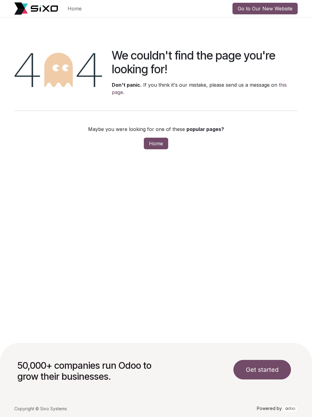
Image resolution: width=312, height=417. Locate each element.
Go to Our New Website (265, 8)
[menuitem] (74, 8)
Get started (262, 369)
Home (156, 143)
